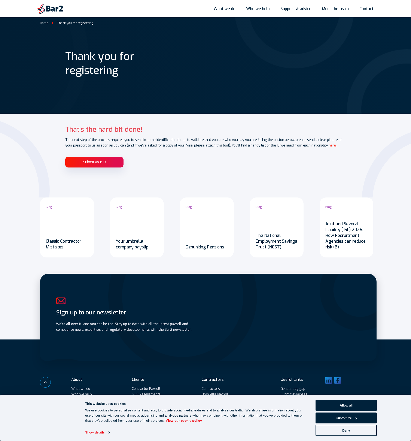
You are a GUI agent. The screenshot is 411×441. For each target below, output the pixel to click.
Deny (346, 430)
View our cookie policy (184, 420)
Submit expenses (294, 394)
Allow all (346, 405)
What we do (224, 8)
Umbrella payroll (215, 394)
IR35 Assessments (146, 394)
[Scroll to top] (45, 382)
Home (44, 23)
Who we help (258, 8)
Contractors (211, 388)
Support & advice (295, 8)
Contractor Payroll (146, 388)
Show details (95, 432)
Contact (366, 8)
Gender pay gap (293, 388)
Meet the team (335, 8)
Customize (344, 418)
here (332, 145)
